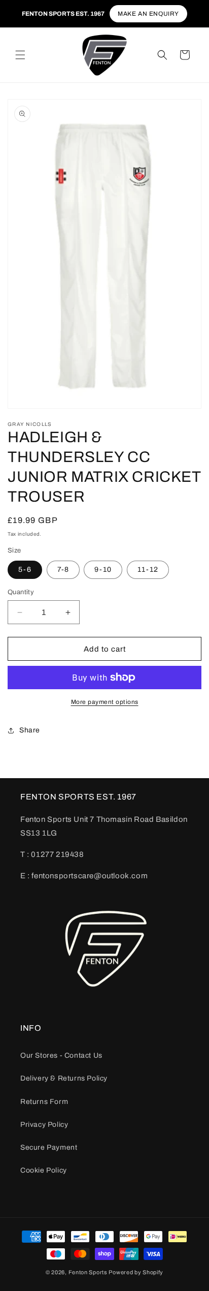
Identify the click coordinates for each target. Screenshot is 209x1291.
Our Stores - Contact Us (61, 1055)
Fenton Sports (88, 1272)
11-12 (147, 569)
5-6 (24, 569)
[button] (20, 55)
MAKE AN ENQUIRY (148, 13)
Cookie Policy (43, 1170)
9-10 (103, 569)
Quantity (21, 592)
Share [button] (29, 730)
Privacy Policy (44, 1124)
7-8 (63, 569)
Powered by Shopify (136, 1272)
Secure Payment (48, 1147)
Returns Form (44, 1101)
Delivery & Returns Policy (64, 1078)
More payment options (104, 701)
